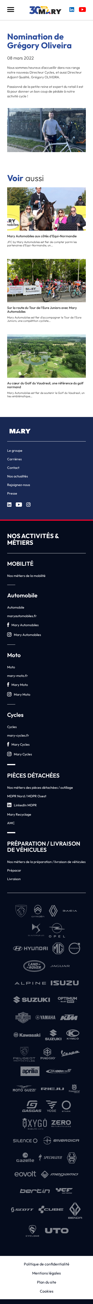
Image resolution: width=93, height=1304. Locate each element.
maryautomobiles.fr (22, 616)
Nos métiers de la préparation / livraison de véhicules (46, 862)
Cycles (12, 727)
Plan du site (46, 1282)
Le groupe (14, 450)
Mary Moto (19, 685)
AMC (11, 823)
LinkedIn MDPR (25, 805)
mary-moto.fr (17, 676)
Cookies (46, 1291)
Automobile (15, 607)
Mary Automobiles (25, 625)
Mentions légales (46, 1273)
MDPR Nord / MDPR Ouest (26, 796)
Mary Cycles (20, 744)
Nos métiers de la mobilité (26, 576)
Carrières (14, 459)
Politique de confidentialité (46, 1264)
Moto (11, 667)
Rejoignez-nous (18, 485)
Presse (12, 493)
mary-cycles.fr (18, 735)
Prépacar (14, 870)
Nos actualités (17, 476)
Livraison (14, 879)
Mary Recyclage (19, 814)
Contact (13, 468)
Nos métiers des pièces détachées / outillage (40, 787)
